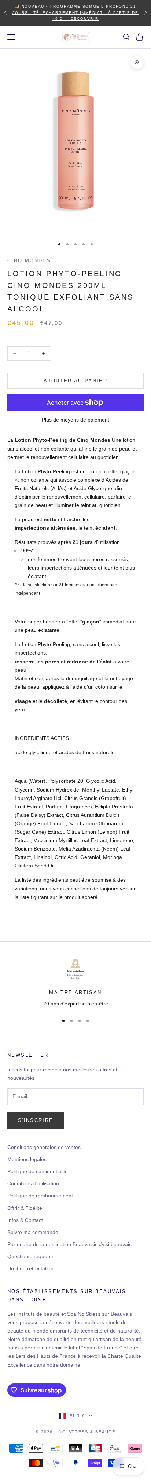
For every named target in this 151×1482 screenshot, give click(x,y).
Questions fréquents (30, 1256)
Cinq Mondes (29, 260)
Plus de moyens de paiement (75, 420)
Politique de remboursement (40, 1195)
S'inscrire (35, 1120)
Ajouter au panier (75, 381)
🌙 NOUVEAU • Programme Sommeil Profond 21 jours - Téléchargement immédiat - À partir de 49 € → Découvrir (75, 12)
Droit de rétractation (30, 1268)
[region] (75, 982)
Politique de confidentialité (37, 1171)
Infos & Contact (25, 1220)
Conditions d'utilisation (33, 1183)
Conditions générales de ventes (44, 1147)
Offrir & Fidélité (24, 1208)
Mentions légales (27, 1159)
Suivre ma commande (32, 1232)
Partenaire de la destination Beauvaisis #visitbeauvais (69, 1244)
